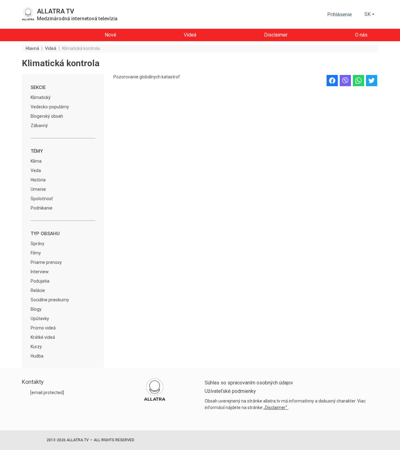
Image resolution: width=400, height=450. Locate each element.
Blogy (36, 309)
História (38, 179)
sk (367, 14)
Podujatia (40, 281)
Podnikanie (41, 207)
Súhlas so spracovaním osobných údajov (249, 383)
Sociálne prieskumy (50, 299)
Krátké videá (43, 337)
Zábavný (39, 125)
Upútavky (40, 318)
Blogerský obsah (47, 116)
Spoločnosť (42, 198)
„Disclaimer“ (275, 407)
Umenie (38, 189)
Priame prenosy (46, 262)
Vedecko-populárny (50, 106)
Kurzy (36, 346)
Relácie (38, 290)
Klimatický (41, 97)
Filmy (36, 252)
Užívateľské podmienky (230, 391)
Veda (36, 170)
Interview (40, 271)
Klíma (36, 161)
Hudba (37, 356)
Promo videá (43, 327)
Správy (37, 243)
